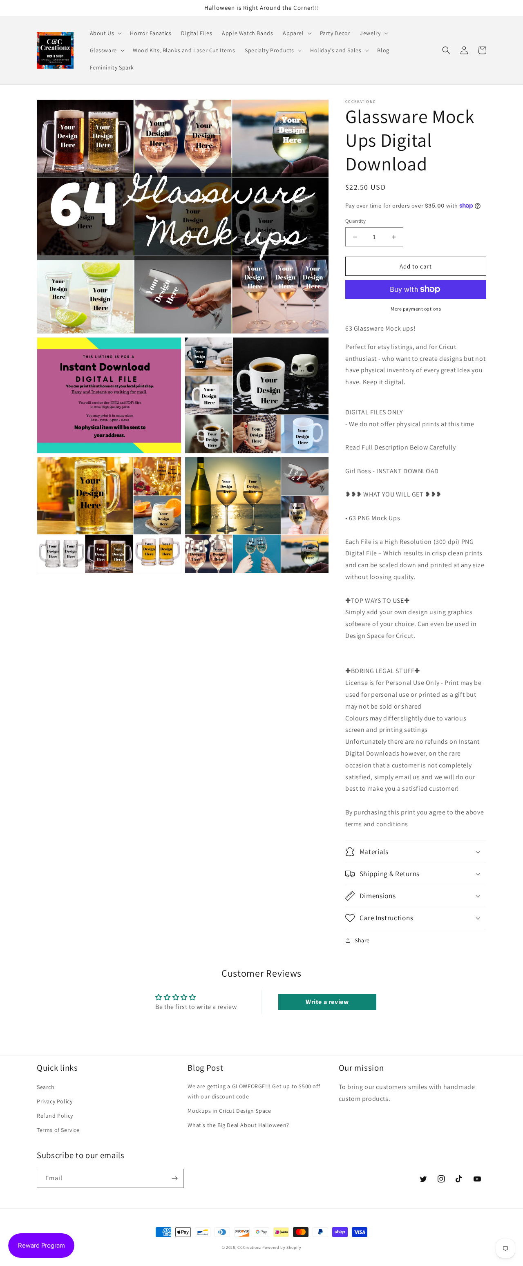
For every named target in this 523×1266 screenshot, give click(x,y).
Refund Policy (55, 1115)
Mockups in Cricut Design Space (229, 1110)
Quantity (355, 220)
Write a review (327, 1002)
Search (46, 1087)
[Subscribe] (174, 1178)
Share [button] (362, 940)
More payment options (416, 309)
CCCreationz (249, 1247)
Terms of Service (58, 1130)
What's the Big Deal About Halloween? (238, 1125)
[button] (105, 33)
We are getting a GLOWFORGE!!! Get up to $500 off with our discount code (254, 1091)
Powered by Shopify (282, 1247)
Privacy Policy (54, 1101)
